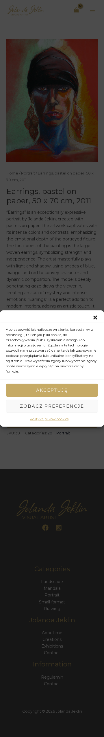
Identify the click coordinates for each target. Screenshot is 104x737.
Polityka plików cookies (49, 419)
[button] (95, 317)
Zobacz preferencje (52, 406)
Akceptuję (52, 390)
